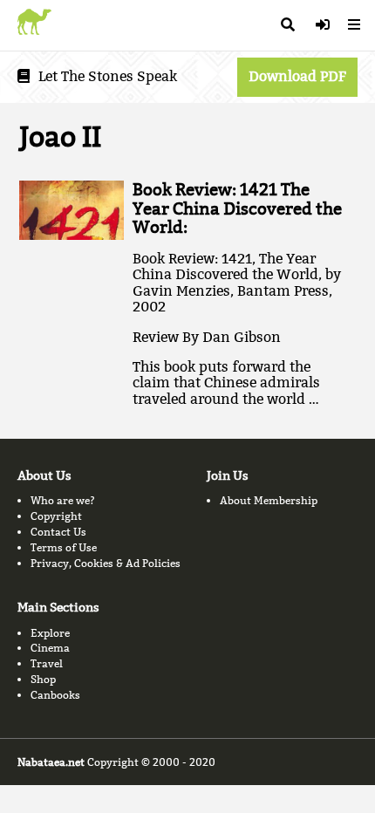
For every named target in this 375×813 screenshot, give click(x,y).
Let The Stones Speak (107, 76)
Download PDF (297, 76)
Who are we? (63, 500)
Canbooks (55, 694)
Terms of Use (64, 547)
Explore (50, 632)
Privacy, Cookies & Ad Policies (106, 563)
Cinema (50, 647)
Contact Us (58, 531)
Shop (43, 679)
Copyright (56, 516)
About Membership (268, 500)
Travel (47, 663)
